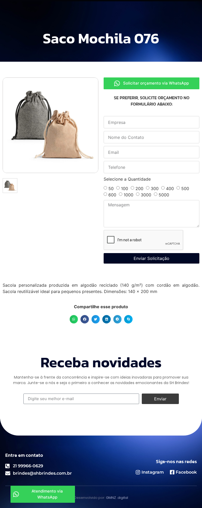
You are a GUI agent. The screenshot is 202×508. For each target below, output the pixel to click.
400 (170, 188)
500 (185, 188)
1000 (128, 194)
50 (111, 188)
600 (112, 194)
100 (124, 188)
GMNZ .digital (117, 497)
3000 (146, 194)
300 (155, 188)
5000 (164, 194)
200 (139, 188)
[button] (74, 319)
